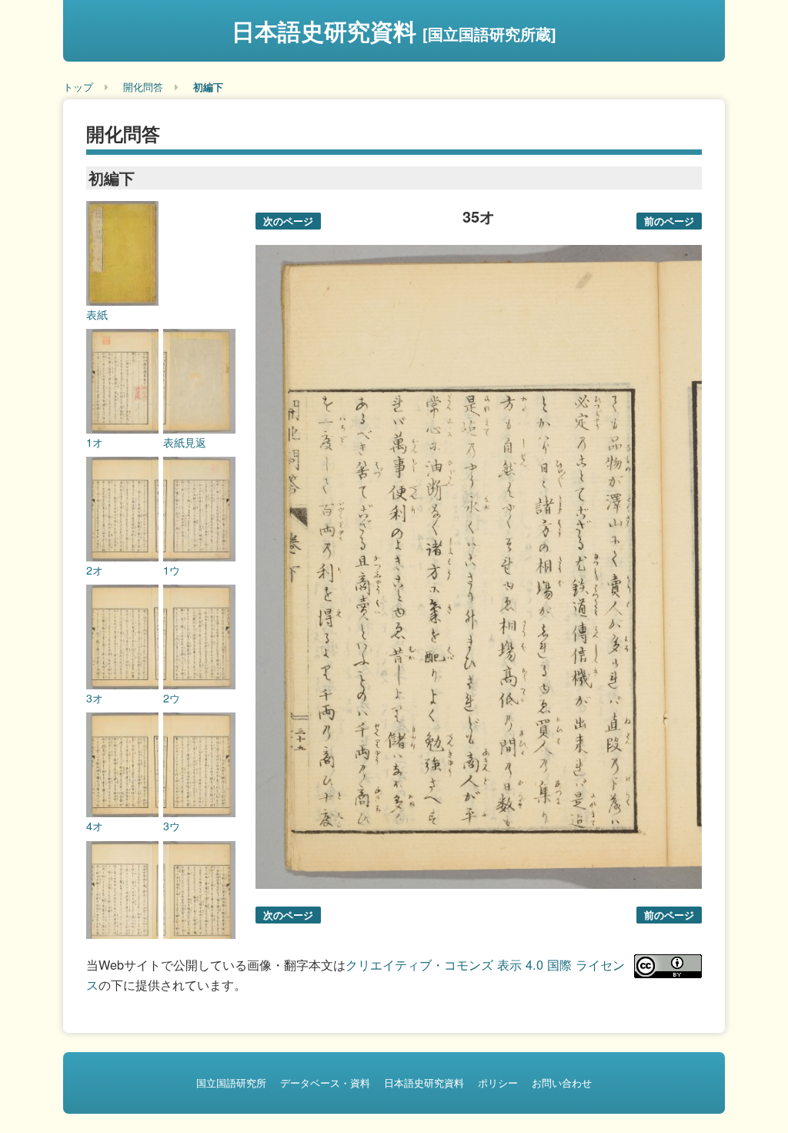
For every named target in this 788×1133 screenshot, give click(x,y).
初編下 (208, 86)
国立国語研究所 (231, 1082)
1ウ (171, 570)
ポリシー (498, 1082)
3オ (94, 698)
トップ (78, 86)
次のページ (288, 220)
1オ (94, 442)
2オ (94, 570)
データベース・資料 (325, 1082)
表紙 (97, 314)
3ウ (171, 825)
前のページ (669, 220)
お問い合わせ (562, 1082)
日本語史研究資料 (394, 30)
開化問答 (143, 86)
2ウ (171, 698)
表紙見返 (184, 442)
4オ (94, 825)
